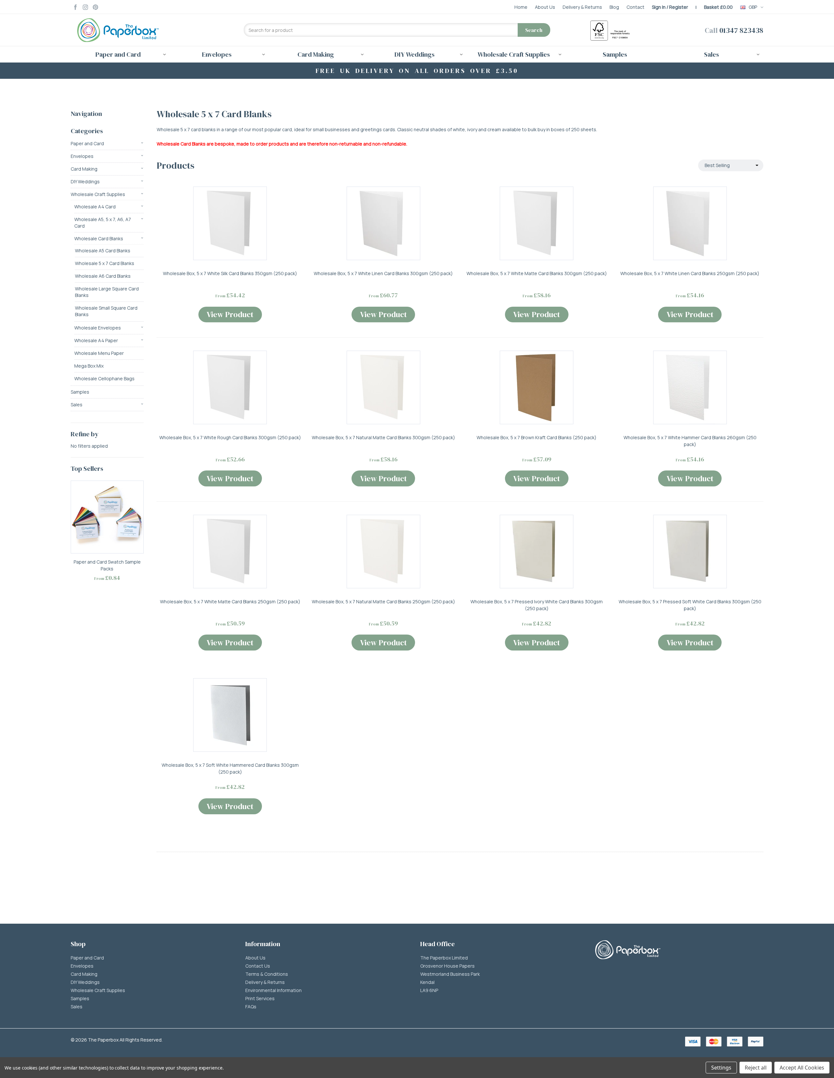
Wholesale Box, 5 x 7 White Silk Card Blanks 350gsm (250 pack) (230, 273)
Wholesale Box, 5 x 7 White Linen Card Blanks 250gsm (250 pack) (689, 273)
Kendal (427, 982)
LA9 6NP (429, 990)
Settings (721, 1067)
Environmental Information (273, 990)
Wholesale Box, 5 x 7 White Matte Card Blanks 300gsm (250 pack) (537, 273)
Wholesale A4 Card (95, 206)
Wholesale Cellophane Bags (104, 378)
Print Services (260, 998)
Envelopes (82, 156)
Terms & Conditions (266, 974)
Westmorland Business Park (450, 974)
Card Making (84, 169)
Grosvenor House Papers (447, 966)
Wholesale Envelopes (97, 328)
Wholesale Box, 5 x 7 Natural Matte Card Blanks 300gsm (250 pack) (383, 437)
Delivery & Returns (265, 982)
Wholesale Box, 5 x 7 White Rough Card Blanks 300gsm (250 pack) (230, 437)
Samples (615, 54)
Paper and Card (87, 143)
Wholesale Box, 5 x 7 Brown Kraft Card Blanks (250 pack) (537, 437)
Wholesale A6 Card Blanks (103, 276)
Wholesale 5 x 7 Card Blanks (104, 263)
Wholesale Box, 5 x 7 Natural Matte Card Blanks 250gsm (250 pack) (383, 601)
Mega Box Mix (89, 366)
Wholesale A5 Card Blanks (102, 250)
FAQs (250, 1007)
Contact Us (257, 966)
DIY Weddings (85, 181)
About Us (255, 958)
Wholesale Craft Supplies (98, 194)
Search (533, 30)
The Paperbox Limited (444, 958)
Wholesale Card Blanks (98, 238)
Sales (76, 404)
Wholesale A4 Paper (96, 340)
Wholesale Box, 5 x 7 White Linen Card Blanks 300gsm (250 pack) (383, 273)
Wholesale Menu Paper (99, 353)
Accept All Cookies (802, 1067)
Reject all (756, 1067)
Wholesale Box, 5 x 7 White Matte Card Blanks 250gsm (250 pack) (230, 601)
